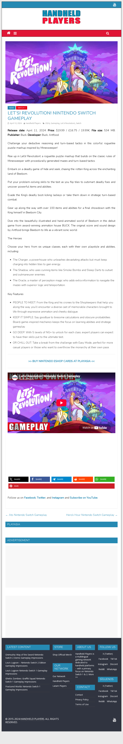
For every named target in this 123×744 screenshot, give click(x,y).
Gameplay (55, 123)
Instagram (103, 664)
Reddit (102, 669)
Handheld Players (33, 123)
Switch (78, 123)
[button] (18, 479)
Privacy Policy (81, 699)
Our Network (59, 676)
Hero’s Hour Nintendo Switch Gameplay (92, 515)
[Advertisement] (61, 567)
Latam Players (60, 685)
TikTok (113, 658)
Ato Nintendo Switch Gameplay (26, 515)
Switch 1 (22, 108)
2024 (47, 123)
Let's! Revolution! (68, 123)
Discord (114, 664)
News (11, 108)
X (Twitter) (108, 653)
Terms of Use (82, 704)
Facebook (30, 497)
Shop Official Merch (62, 654)
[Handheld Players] (8, 33)
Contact (79, 694)
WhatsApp (112, 669)
